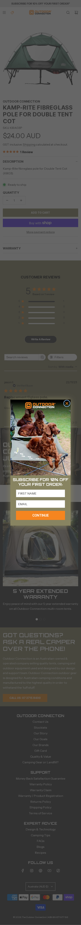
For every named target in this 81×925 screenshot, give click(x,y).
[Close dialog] (67, 403)
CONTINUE (40, 515)
